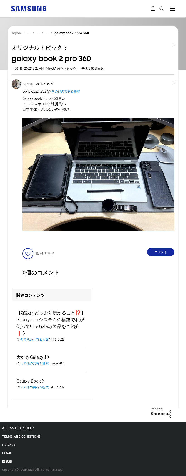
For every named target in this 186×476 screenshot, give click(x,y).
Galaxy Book (28, 381)
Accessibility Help (18, 428)
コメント (160, 252)
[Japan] (28, 8)
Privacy (8, 445)
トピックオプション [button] (166, 44)
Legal (7, 453)
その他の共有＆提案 (65, 91)
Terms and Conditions (21, 436)
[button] (166, 82)
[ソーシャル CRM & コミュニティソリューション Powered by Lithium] (161, 412)
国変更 (7, 461)
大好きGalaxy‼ (31, 357)
